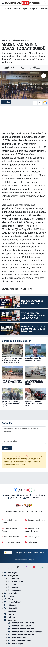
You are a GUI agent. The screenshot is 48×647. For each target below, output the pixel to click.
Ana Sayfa (12, 572)
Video (11, 596)
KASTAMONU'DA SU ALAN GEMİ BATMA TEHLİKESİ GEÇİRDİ (34, 382)
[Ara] (44, 2)
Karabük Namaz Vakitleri (9, 529)
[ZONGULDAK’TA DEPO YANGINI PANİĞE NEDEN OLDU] (35, 394)
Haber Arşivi (33, 542)
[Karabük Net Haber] (23, 2)
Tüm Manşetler (33, 537)
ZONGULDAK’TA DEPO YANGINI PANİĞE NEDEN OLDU (34, 404)
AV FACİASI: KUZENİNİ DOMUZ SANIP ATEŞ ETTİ (34, 359)
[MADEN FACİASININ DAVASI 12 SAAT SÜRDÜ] (24, 85)
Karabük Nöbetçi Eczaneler (9, 521)
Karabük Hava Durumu (36, 520)
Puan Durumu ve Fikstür (13, 537)
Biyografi (12, 608)
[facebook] (10, 567)
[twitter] (18, 567)
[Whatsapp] (33, 490)
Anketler (12, 611)
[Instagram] (24, 490)
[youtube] (34, 567)
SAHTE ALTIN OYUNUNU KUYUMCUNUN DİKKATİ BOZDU (11, 404)
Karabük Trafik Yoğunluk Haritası (32, 529)
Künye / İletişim (39, 495)
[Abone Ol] (45, 102)
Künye (11, 614)
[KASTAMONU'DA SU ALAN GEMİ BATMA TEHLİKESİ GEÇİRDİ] (35, 372)
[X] (20, 490)
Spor (25, 8)
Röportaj (12, 605)
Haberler (6, 40)
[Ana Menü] (3, 3)
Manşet (15, 587)
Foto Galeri (13, 593)
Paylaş (7, 102)
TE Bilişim (30, 560)
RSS (9, 552)
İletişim (11, 617)
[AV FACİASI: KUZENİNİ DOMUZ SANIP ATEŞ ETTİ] (35, 350)
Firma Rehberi (14, 602)
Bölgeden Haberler (21, 40)
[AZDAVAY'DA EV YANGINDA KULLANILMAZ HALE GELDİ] (12, 372)
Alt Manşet (6, 8)
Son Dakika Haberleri (12, 542)
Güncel (17, 8)
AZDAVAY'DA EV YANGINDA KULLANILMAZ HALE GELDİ (12, 381)
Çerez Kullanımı (16, 498)
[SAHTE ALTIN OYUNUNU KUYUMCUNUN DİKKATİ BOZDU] (12, 394)
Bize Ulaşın (24, 495)
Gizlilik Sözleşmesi (33, 498)
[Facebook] (15, 490)
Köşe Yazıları (10, 495)
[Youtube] (28, 490)
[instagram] (26, 567)
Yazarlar (12, 599)
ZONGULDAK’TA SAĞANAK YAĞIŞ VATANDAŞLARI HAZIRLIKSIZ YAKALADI (12, 360)
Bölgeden (34, 8)
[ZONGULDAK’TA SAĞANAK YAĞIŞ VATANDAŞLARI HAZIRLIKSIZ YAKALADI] (12, 350)
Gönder (7, 448)
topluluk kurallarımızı (24, 456)
